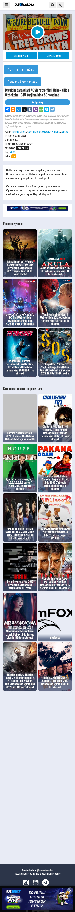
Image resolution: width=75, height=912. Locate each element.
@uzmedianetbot (45, 870)
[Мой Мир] (18, 109)
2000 (12, 152)
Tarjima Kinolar (19, 131)
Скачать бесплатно (22, 81)
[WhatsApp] (41, 109)
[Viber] (35, 109)
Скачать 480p (21, 56)
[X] (24, 109)
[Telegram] (52, 109)
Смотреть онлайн (20, 69)
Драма (64, 131)
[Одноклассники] (13, 109)
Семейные (32, 131)
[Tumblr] (29, 109)
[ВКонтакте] (7, 109)
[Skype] (46, 109)
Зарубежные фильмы (49, 131)
